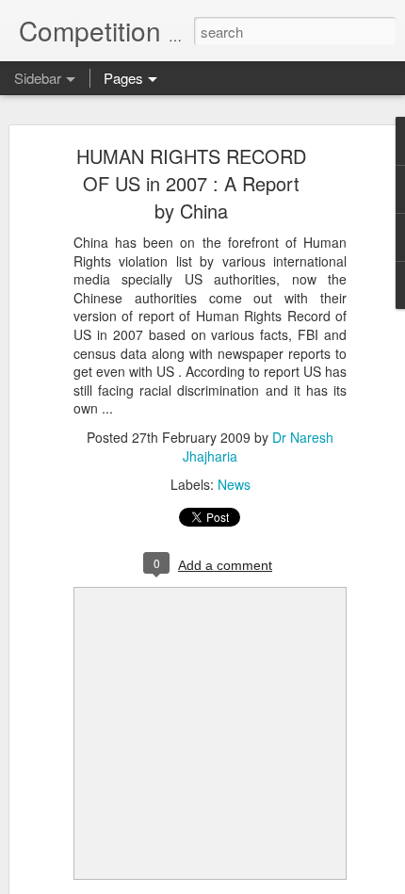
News (234, 484)
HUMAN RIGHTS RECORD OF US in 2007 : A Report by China (191, 183)
